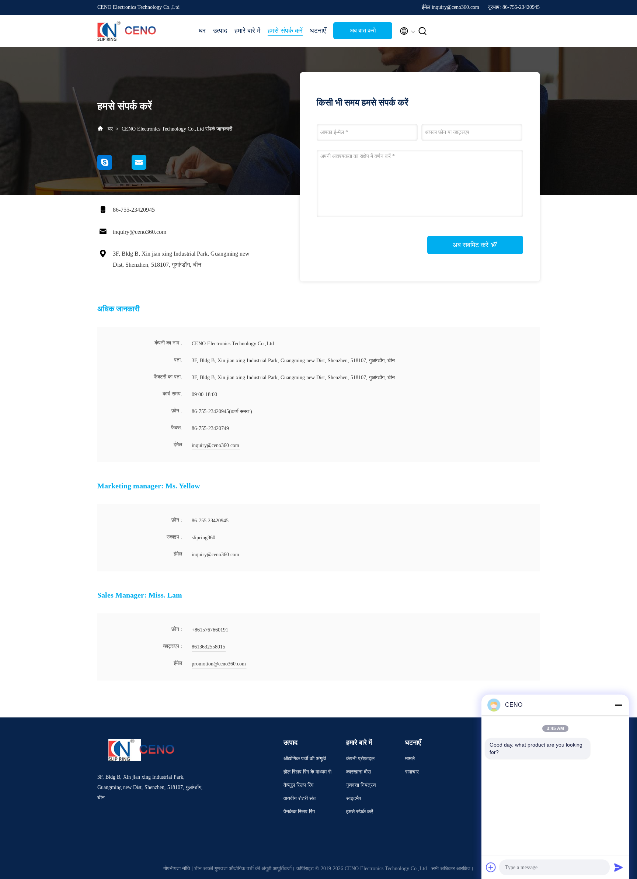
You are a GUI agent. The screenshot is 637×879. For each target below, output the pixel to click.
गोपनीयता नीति (176, 868)
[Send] (618, 867)
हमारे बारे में (247, 30)
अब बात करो (363, 30)
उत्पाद (220, 30)
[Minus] (618, 704)
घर (202, 30)
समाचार (412, 772)
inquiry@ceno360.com (139, 232)
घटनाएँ (318, 30)
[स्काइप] (114, 168)
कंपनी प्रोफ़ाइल (360, 758)
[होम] (126, 31)
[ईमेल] (148, 168)
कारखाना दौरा (358, 772)
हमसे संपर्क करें (285, 30)
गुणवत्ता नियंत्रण (361, 785)
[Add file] (491, 867)
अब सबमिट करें (471, 245)
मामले (410, 758)
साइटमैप (353, 798)
